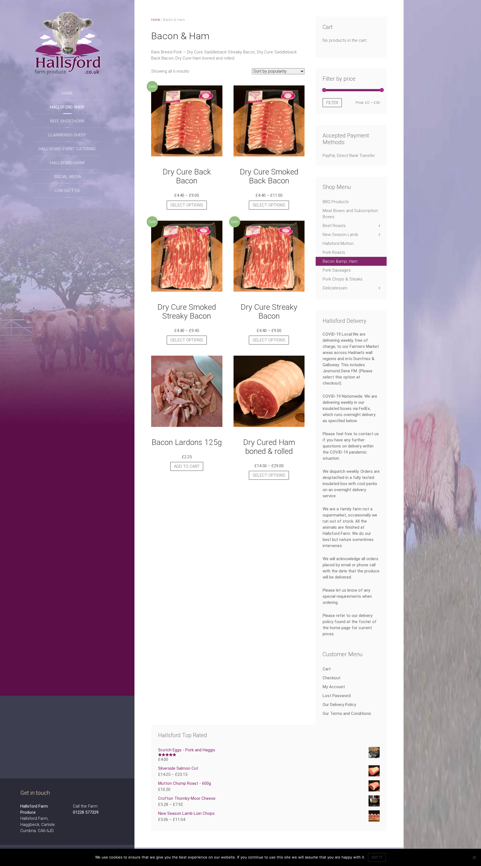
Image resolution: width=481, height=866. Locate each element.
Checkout (331, 677)
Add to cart (187, 466)
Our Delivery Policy (339, 704)
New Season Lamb (340, 234)
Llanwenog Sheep (67, 134)
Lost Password (337, 695)
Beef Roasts (334, 225)
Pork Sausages (337, 270)
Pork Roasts (334, 252)
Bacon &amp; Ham (340, 261)
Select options (186, 205)
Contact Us (67, 190)
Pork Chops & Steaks (342, 279)
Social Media (67, 176)
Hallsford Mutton (338, 243)
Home (67, 93)
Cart (327, 668)
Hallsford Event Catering (67, 148)
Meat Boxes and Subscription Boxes (350, 213)
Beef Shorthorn (67, 121)
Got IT (377, 857)
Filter (332, 102)
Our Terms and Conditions (347, 713)
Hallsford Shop (67, 107)
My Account (334, 686)
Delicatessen (335, 288)
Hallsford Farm (67, 162)
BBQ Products (336, 201)
